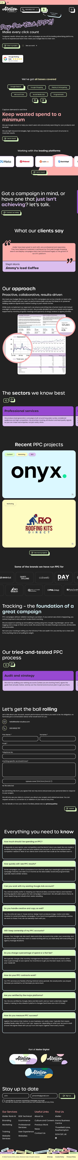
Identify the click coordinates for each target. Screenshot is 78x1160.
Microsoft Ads (19, 94)
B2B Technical (25, 1116)
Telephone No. (7, 752)
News (37, 1129)
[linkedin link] (56, 1138)
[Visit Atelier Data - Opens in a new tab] (39, 1073)
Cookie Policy (59, 1157)
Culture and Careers (44, 1120)
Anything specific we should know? (15, 761)
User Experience (26, 1131)
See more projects (40, 553)
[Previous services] (34, 100)
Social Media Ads (39, 94)
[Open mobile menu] (71, 9)
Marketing (7, 1124)
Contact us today (12, 212)
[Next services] (43, 100)
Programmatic (59, 94)
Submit (71, 808)
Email (4, 743)
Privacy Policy (71, 1157)
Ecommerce (24, 1120)
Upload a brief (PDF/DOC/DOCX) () (39, 781)
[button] (39, 842)
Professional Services (24, 1126)
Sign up (68, 1096)
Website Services (6, 1137)
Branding (6, 1120)
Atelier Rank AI (9, 1116)
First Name (7, 734)
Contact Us (40, 1133)
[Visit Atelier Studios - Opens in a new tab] (55, 1059)
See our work (30, 46)
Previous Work (41, 1124)
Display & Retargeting (59, 87)
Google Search (15, 87)
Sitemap (50, 1157)
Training (6, 1131)
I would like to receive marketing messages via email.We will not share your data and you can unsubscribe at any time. (29, 1101)
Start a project (12, 46)
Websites (22, 1135)
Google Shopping (37, 87)
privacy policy (51, 804)
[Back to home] (10, 11)
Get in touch (11, 138)
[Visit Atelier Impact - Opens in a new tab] (23, 1059)
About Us (39, 1116)
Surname (44, 734)
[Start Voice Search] (44, 9)
